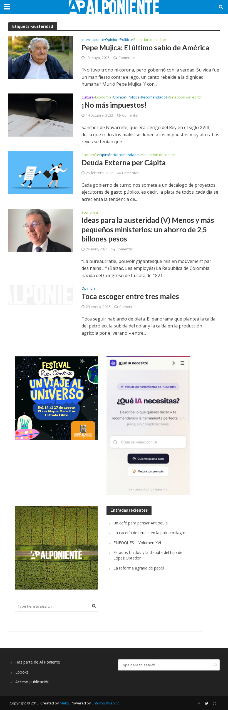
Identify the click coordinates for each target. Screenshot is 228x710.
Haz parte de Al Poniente (37, 662)
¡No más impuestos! (114, 104)
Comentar (126, 57)
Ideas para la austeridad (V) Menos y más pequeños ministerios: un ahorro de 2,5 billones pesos (147, 229)
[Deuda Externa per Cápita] (40, 172)
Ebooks (22, 672)
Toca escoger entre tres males (130, 296)
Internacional (92, 40)
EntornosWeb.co (106, 703)
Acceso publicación (32, 681)
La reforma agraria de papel (138, 568)
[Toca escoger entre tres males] (40, 294)
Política (126, 40)
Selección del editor (149, 40)
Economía (103, 97)
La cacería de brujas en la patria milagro (149, 532)
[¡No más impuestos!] (40, 115)
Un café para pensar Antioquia (140, 523)
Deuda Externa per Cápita (123, 162)
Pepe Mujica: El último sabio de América (145, 47)
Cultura (87, 97)
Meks (64, 703)
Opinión (111, 40)
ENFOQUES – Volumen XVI (137, 542)
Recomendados (154, 97)
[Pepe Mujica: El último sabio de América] (40, 57)
